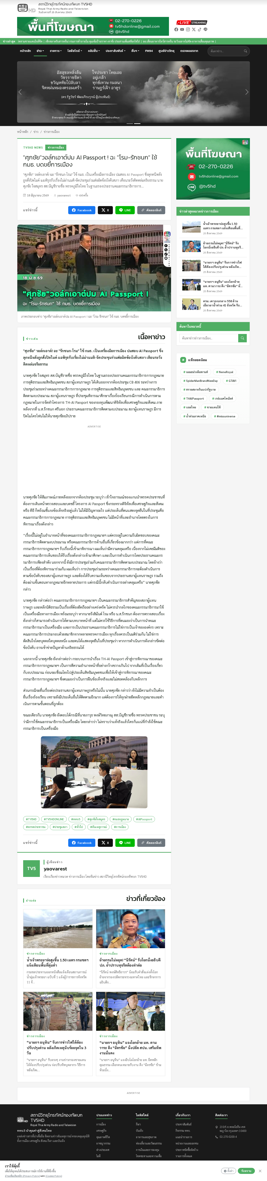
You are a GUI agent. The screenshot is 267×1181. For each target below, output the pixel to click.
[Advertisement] (94, 458)
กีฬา (138, 1124)
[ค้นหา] (242, 338)
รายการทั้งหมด (184, 1156)
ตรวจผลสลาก (189, 51)
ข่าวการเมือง (51, 132)
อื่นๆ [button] (134, 51)
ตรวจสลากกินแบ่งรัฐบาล (199, 389)
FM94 (149, 51)
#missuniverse (224, 416)
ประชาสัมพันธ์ (183, 1124)
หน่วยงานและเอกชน (187, 1143)
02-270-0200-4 (228, 1136)
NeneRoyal (224, 372)
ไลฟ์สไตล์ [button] (74, 51)
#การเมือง (120, 827)
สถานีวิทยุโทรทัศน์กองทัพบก (65, 6)
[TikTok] (200, 29)
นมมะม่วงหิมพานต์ (195, 372)
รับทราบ (246, 1171)
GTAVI (231, 380)
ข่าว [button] (39, 51)
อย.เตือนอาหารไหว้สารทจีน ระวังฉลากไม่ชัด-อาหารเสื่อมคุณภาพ (133, 41)
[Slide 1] (130, 123)
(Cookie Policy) (53, 1175)
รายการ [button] (54, 51)
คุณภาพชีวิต (103, 1137)
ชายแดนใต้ (212, 407)
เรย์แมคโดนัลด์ (222, 398)
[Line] (205, 29)
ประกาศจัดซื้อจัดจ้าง (187, 1150)
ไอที (98, 1156)
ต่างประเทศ (102, 1150)
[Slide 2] (137, 123)
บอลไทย (189, 407)
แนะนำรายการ (184, 1137)
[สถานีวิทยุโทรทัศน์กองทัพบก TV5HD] (26, 7)
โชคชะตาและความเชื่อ (149, 1156)
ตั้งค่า (230, 1171)
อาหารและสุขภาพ (146, 1137)
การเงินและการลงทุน (147, 1150)
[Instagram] (188, 29)
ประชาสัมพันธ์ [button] (114, 51)
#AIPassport (144, 819)
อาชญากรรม (103, 1143)
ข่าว (36, 132)
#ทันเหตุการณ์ (98, 827)
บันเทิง (139, 1130)
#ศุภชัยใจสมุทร (96, 819)
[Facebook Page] (176, 29)
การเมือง (101, 1124)
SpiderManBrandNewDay (200, 380)
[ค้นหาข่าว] (246, 51)
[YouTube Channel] (182, 29)
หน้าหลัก (25, 51)
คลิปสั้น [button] (93, 51)
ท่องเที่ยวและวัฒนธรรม (149, 1143)
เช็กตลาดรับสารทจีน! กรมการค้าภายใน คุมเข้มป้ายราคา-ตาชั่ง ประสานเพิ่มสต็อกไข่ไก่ (48, 41)
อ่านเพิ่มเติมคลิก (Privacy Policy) (22, 1175)
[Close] (260, 1171)
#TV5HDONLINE (54, 819)
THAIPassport (193, 398)
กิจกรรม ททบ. (183, 1130)
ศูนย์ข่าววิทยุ (166, 51)
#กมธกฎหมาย (120, 819)
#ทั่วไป (78, 827)
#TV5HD (31, 819)
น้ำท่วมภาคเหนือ (194, 416)
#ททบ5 (75, 819)
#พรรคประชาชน (35, 827)
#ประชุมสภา (60, 827)
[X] (194, 29)
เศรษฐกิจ (101, 1130)
